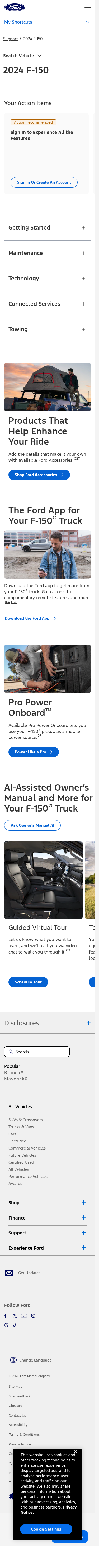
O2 (68, 950)
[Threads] (6, 1325)
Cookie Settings (46, 1529)
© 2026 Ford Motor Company (29, 1376)
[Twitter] (15, 1316)
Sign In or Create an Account (44, 182)
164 (7, 602)
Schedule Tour (28, 981)
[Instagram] (33, 1316)
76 (39, 736)
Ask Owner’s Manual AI (32, 825)
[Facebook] (6, 1316)
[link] (15, 1387)
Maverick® (16, 1079)
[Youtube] (24, 1316)
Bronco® (13, 1072)
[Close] (75, 1456)
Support (10, 38)
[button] (47, 1202)
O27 (77, 458)
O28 (14, 602)
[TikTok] (15, 1325)
